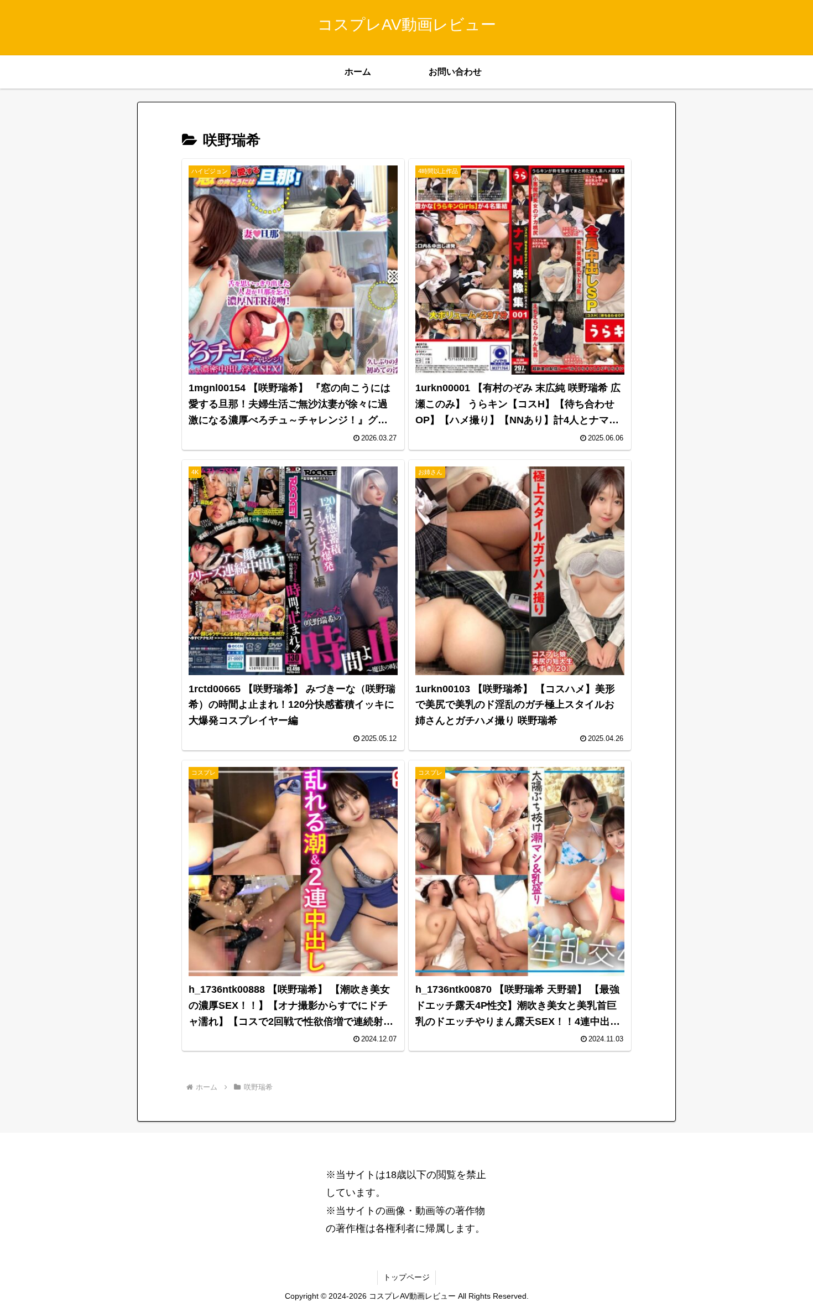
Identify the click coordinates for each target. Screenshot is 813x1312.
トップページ (406, 1277)
